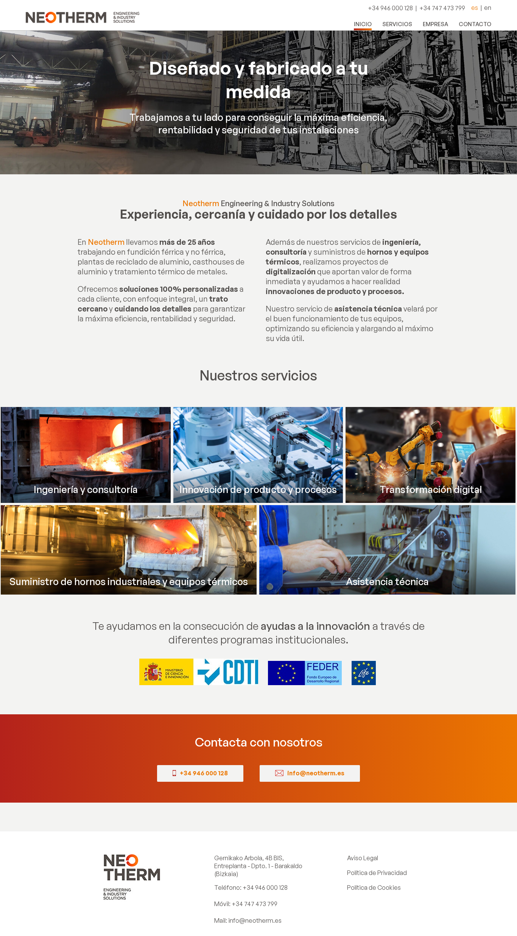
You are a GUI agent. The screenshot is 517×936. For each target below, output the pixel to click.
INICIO (363, 23)
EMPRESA (435, 23)
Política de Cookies (374, 887)
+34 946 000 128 (265, 887)
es (474, 7)
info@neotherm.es (255, 920)
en (487, 7)
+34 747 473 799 (254, 904)
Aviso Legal (362, 858)
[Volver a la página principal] (82, 15)
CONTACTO (475, 23)
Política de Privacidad (377, 873)
